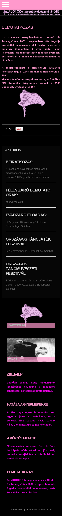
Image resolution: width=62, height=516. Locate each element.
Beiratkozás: (19, 162)
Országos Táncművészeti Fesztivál (21, 269)
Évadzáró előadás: (26, 215)
